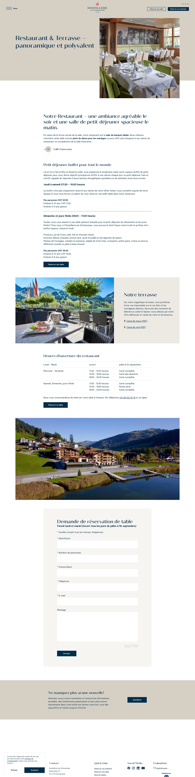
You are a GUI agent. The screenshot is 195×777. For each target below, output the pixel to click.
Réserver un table (55, 405)
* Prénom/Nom (64, 567)
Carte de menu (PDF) (137, 321)
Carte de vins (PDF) (136, 327)
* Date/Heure (63, 538)
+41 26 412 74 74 (127, 397)
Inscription (137, 700)
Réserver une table (156, 9)
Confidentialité (128, 646)
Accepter (34, 770)
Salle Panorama (62, 149)
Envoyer (66, 653)
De (183, 4)
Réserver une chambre (178, 9)
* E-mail (61, 595)
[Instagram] (133, 768)
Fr (185, 4)
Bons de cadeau (100, 775)
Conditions (135, 646)
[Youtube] (143, 768)
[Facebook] (128, 768)
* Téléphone (63, 581)
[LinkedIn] (138, 768)
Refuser (14, 770)
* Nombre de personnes (69, 552)
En (188, 4)
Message (61, 610)
